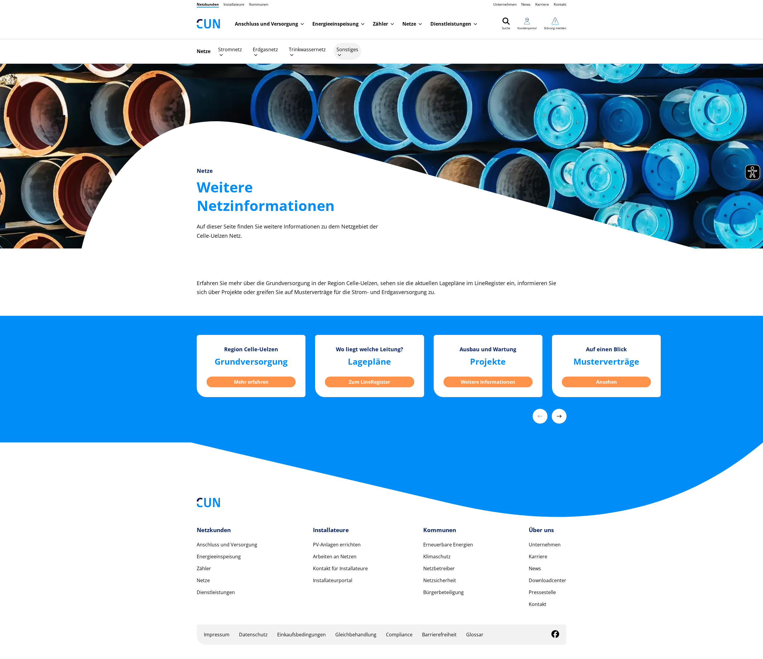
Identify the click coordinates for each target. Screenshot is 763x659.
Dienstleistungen (216, 592)
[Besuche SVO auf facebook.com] (555, 635)
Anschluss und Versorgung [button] (266, 24)
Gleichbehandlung (355, 634)
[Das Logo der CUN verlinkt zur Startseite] (208, 24)
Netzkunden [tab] (208, 4)
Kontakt (560, 4)
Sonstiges (347, 49)
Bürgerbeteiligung (443, 592)
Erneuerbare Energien (448, 544)
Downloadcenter (547, 580)
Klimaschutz (437, 556)
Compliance (399, 634)
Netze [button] (409, 24)
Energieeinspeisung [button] (335, 24)
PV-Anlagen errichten (337, 544)
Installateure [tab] (234, 4)
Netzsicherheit (439, 580)
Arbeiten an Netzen (334, 556)
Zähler (204, 568)
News (526, 4)
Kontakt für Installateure (340, 568)
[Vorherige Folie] (540, 416)
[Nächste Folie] (559, 416)
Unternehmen (505, 4)
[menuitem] (230, 51)
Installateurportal (332, 580)
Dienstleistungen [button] (450, 24)
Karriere (542, 4)
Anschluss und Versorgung (227, 544)
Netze (203, 580)
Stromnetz (230, 49)
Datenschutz (253, 634)
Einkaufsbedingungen (301, 634)
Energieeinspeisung (219, 556)
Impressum (216, 634)
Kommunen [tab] (258, 4)
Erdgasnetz (265, 49)
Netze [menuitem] (203, 51)
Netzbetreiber (439, 568)
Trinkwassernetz (307, 49)
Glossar (474, 634)
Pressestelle (542, 592)
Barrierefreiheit (439, 634)
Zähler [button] (380, 24)
